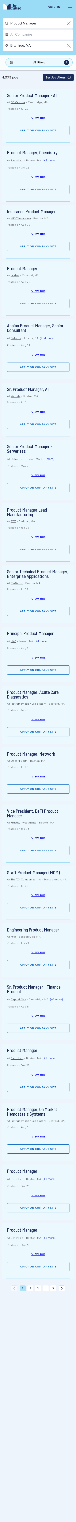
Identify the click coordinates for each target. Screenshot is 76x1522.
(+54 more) (47, 338)
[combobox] (41, 23)
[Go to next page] (62, 1288)
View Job (38, 118)
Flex (13, 936)
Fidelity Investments (24, 822)
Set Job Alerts (56, 77)
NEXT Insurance (21, 218)
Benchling (17, 160)
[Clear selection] (69, 23)
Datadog (16, 459)
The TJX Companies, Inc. (26, 879)
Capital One (18, 999)
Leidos (15, 275)
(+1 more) (47, 459)
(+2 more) (49, 160)
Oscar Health (19, 761)
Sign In (54, 7)
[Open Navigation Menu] (69, 7)
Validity (15, 396)
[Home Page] (14, 7)
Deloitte (16, 338)
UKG (13, 641)
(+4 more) (41, 641)
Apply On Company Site (38, 130)
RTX (13, 521)
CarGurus (17, 583)
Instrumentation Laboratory (28, 703)
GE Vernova (18, 102)
